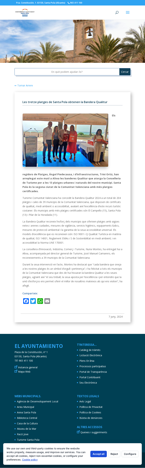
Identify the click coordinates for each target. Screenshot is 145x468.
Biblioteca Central (27, 418)
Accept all (99, 453)
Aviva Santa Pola (26, 412)
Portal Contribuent (89, 377)
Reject (114, 453)
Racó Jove (22, 434)
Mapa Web (24, 371)
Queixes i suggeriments (93, 432)
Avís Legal (85, 401)
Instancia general (27, 367)
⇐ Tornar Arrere (23, 85)
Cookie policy (30, 459)
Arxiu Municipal (25, 407)
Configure (130, 453)
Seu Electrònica (88, 382)
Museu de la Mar (26, 428)
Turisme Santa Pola (28, 439)
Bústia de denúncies (90, 418)
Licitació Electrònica (90, 355)
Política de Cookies (90, 412)
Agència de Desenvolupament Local (37, 401)
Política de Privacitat (91, 407)
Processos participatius (92, 366)
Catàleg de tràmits (89, 350)
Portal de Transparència (93, 371)
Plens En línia (86, 360)
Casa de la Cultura (27, 423)
